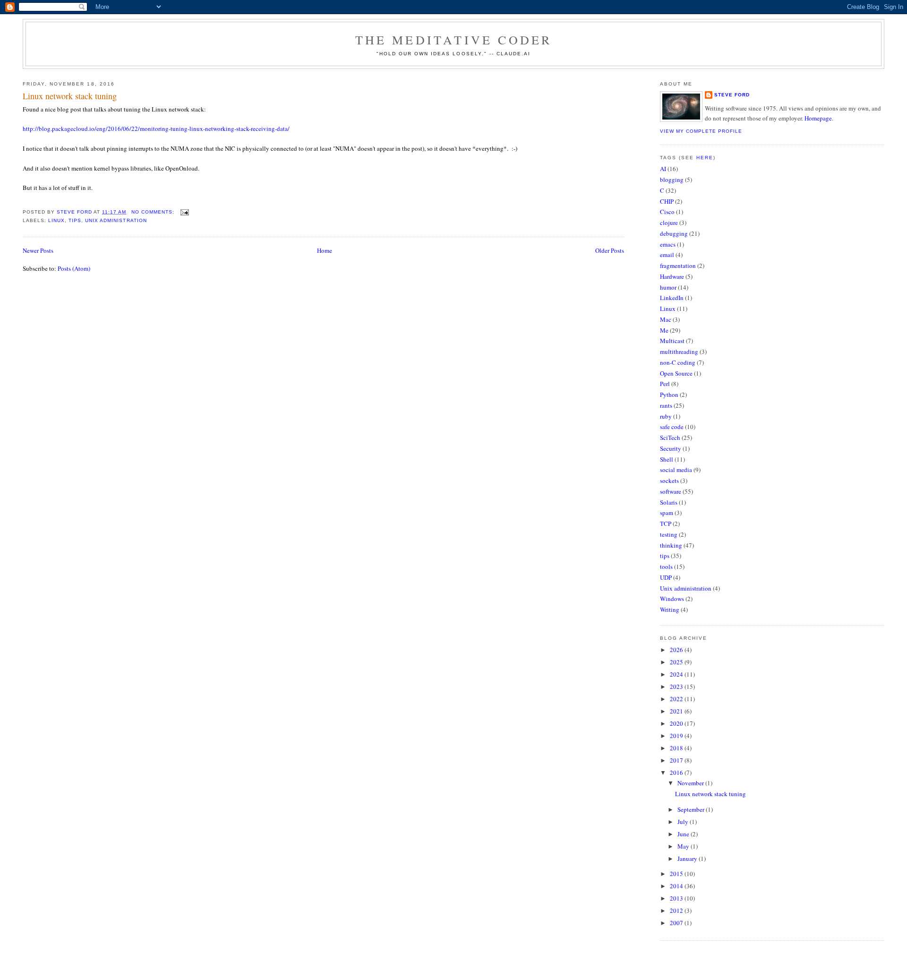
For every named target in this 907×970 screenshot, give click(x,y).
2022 (677, 699)
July (683, 821)
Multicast (672, 340)
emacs (668, 244)
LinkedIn (672, 297)
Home (324, 250)
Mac (665, 319)
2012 (677, 910)
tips (74, 220)
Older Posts (609, 250)
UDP (666, 577)
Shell (666, 459)
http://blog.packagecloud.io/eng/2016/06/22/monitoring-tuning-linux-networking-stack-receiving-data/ (156, 128)
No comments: (153, 212)
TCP (665, 523)
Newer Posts (38, 250)
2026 (677, 649)
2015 (677, 873)
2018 (677, 748)
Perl (665, 383)
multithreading (679, 351)
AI (663, 168)
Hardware (672, 276)
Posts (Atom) (74, 268)
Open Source (676, 373)
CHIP (667, 201)
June (684, 834)
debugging (674, 233)
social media (676, 469)
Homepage (818, 118)
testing (668, 534)
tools (666, 566)
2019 (677, 735)
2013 (677, 898)
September (691, 809)
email (667, 254)
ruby (666, 416)
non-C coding (677, 362)
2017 (677, 760)
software (670, 491)
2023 (677, 686)
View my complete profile (701, 131)
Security (670, 448)
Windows (672, 598)
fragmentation (678, 265)
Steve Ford (732, 94)
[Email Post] (184, 212)
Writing (669, 609)
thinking (671, 545)
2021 (677, 711)
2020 (677, 723)
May (684, 846)
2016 (677, 772)
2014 (677, 886)
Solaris (668, 502)
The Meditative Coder (453, 40)
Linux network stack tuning (70, 96)
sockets (669, 480)
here (704, 157)
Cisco (667, 211)
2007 (677, 922)
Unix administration (115, 220)
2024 (677, 674)
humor (668, 287)
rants (666, 405)
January (688, 858)
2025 (677, 662)
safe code (672, 426)
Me (664, 330)
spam (666, 512)
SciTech (670, 437)
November (691, 783)
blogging (672, 179)
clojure (669, 222)
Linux (56, 220)
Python (669, 394)
